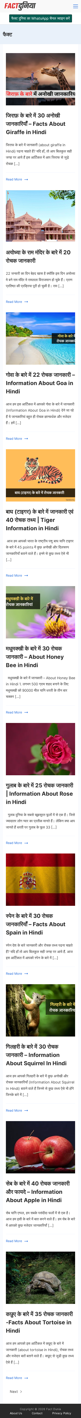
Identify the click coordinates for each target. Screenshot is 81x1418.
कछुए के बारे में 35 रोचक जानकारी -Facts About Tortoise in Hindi (39, 1322)
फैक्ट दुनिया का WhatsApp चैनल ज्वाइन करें (40, 18)
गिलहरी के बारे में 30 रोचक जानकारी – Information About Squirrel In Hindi (36, 1055)
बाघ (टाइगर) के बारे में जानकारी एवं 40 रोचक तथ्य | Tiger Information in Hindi (40, 520)
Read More (14, 179)
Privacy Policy (61, 1413)
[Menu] (75, 6)
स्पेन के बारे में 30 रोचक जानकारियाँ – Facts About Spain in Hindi (35, 924)
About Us (16, 1413)
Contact (37, 1413)
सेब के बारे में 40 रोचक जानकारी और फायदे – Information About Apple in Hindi (38, 1191)
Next (14, 1391)
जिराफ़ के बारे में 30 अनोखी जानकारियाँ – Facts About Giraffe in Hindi (35, 123)
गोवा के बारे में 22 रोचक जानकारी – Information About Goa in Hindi (40, 383)
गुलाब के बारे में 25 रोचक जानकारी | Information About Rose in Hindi (39, 793)
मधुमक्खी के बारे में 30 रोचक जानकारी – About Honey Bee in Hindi (35, 656)
